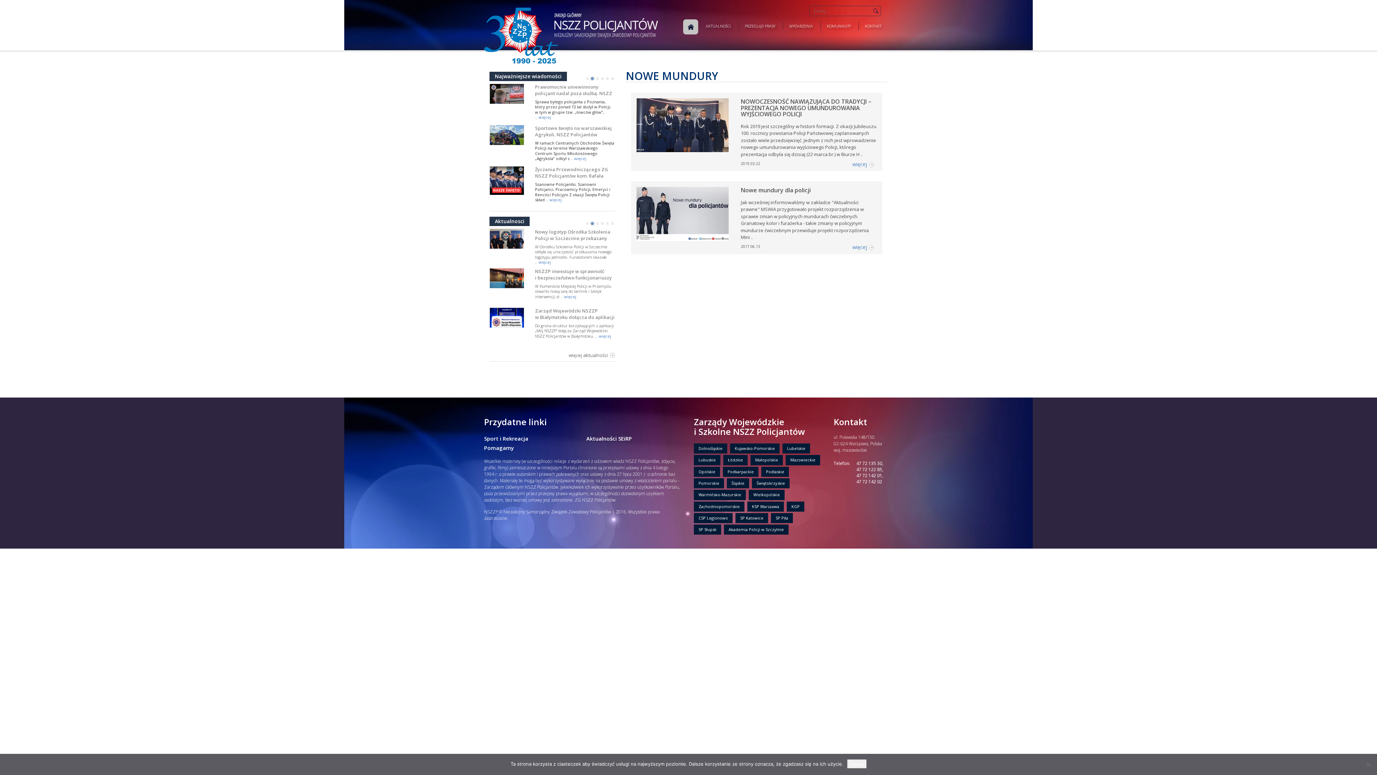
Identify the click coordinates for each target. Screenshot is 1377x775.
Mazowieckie (802, 459)
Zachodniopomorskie (719, 506)
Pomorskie (709, 483)
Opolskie (707, 471)
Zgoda (857, 764)
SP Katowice (751, 518)
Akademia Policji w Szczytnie (756, 529)
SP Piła (782, 518)
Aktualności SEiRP (609, 438)
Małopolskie (766, 459)
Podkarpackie (741, 471)
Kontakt (873, 26)
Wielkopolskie (766, 494)
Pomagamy (499, 447)
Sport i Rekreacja (506, 438)
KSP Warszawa (765, 506)
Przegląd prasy (760, 26)
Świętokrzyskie (771, 483)
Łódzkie (735, 459)
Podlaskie (775, 471)
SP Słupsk (707, 529)
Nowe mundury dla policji (776, 190)
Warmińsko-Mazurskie (720, 494)
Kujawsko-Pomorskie (755, 448)
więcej (545, 117)
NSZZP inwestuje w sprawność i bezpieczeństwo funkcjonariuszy (573, 274)
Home (690, 26)
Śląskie (738, 483)
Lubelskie (796, 448)
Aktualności (718, 26)
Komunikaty (839, 26)
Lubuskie (707, 459)
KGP (795, 506)
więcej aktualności (588, 355)
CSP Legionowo (713, 518)
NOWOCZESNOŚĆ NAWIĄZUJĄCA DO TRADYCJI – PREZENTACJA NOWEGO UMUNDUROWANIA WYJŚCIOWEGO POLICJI (806, 108)
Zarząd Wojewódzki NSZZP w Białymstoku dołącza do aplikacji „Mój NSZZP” (575, 317)
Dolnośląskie (711, 448)
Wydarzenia (801, 26)
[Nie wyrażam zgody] (1368, 764)
